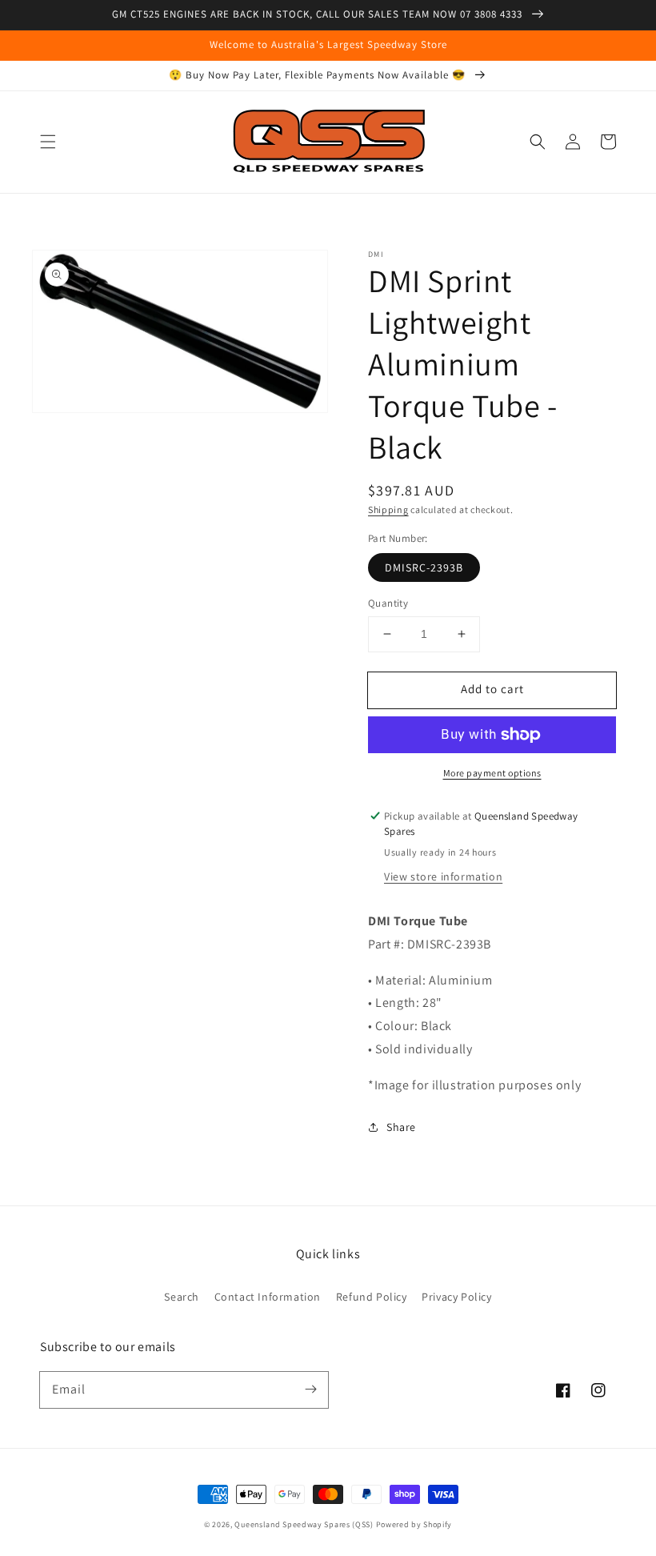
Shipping (388, 509)
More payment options (492, 773)
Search (181, 1296)
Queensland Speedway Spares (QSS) (303, 1524)
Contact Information (267, 1296)
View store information (443, 876)
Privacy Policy (456, 1296)
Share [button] (401, 1127)
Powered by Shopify (414, 1524)
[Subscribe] (310, 1389)
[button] (48, 141)
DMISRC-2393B (424, 567)
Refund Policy (371, 1296)
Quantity (388, 603)
